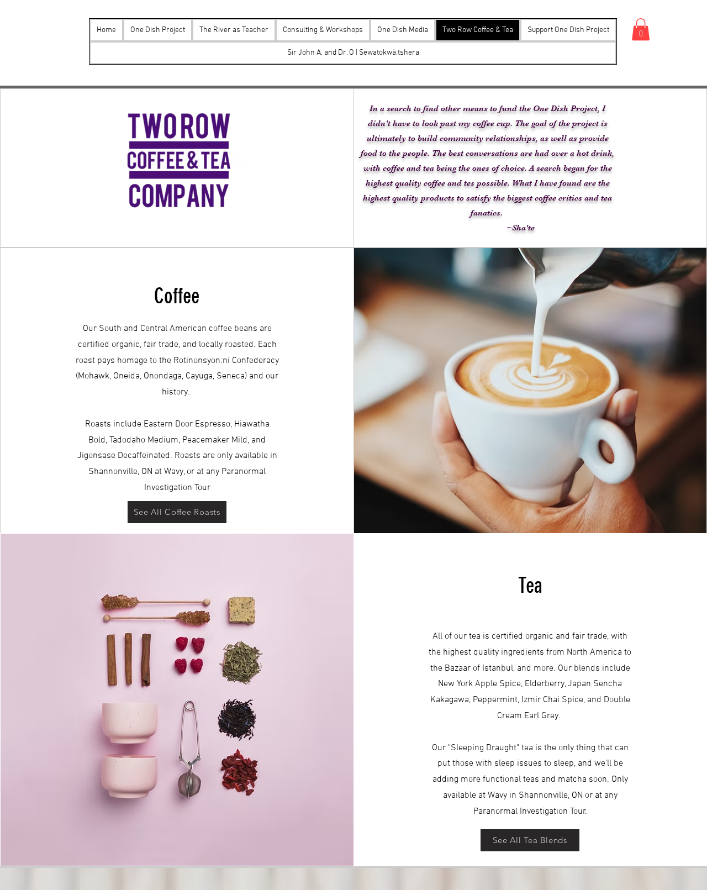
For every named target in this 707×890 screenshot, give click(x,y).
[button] (402, 30)
